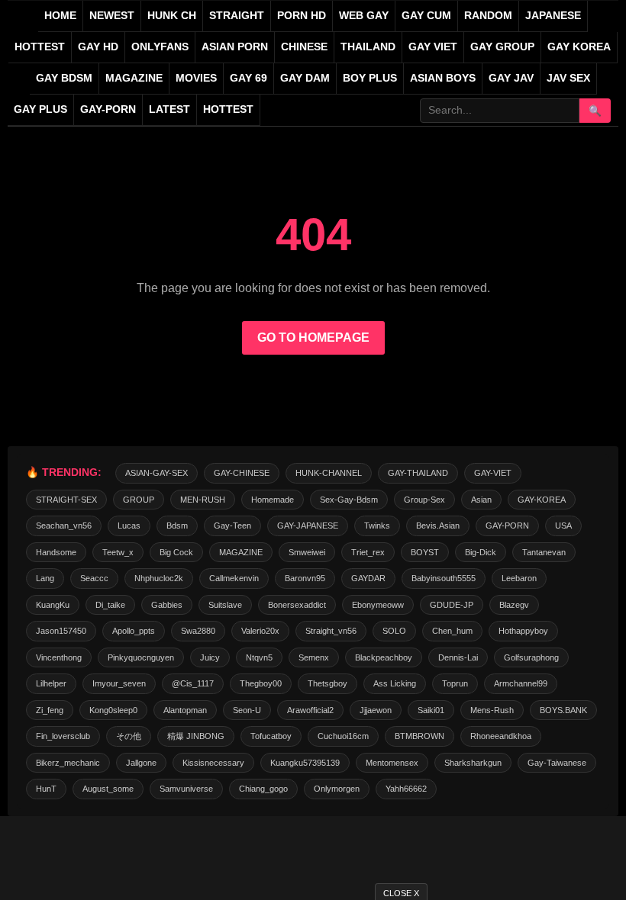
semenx (313, 657)
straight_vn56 (331, 630)
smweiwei (307, 552)
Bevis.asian (438, 525)
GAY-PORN (507, 525)
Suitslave (225, 604)
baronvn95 (305, 578)
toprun (455, 683)
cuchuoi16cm (343, 736)
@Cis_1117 (193, 683)
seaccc (94, 578)
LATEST (169, 109)
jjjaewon (376, 710)
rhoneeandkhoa (500, 736)
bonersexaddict (297, 604)
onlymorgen (337, 788)
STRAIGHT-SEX (66, 499)
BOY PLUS (370, 78)
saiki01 (431, 710)
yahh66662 (406, 788)
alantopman (185, 710)
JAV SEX (568, 78)
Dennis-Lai (458, 657)
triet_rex (368, 552)
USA (563, 525)
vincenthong (59, 657)
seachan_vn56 (64, 525)
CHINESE (304, 47)
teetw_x (118, 552)
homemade (272, 499)
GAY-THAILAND (418, 472)
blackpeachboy (383, 657)
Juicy (210, 657)
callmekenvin (234, 578)
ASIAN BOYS (443, 78)
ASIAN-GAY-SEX (156, 472)
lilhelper (51, 683)
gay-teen (232, 525)
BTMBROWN (419, 736)
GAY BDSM (64, 78)
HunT (46, 788)
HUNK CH (171, 15)
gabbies (166, 604)
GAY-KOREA (542, 499)
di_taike (110, 604)
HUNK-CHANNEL (328, 472)
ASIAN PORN (235, 47)
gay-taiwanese (557, 762)
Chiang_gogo (263, 788)
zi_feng (49, 710)
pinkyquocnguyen (141, 657)
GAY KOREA (579, 47)
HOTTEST (40, 47)
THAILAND (367, 47)
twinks (377, 525)
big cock (176, 552)
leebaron (519, 578)
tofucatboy (271, 736)
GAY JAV (511, 78)
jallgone (141, 762)
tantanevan (544, 552)
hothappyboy (523, 630)
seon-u (247, 710)
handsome (56, 552)
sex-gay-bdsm (349, 499)
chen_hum (452, 630)
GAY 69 (248, 78)
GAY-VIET (492, 472)
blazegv (514, 604)
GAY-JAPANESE (307, 525)
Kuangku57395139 (305, 762)
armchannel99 (520, 683)
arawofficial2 (310, 710)
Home (60, 15)
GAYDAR (368, 578)
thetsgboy (327, 683)
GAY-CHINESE (241, 472)
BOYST (425, 552)
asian (481, 499)
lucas (129, 525)
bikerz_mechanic (68, 762)
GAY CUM (426, 15)
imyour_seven (119, 683)
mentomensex (392, 762)
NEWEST (111, 15)
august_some (108, 788)
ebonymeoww (378, 604)
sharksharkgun (473, 762)
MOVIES (196, 78)
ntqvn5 (259, 657)
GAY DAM (305, 78)
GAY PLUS (40, 109)
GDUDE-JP (451, 604)
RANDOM (488, 15)
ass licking (394, 683)
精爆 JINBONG (195, 736)
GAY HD (98, 47)
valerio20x (260, 630)
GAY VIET (432, 47)
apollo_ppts (133, 630)
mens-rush (492, 710)
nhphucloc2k (158, 578)
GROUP (138, 499)
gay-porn (108, 109)
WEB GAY (364, 15)
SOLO (394, 630)
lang (45, 578)
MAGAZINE (134, 78)
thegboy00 (261, 683)
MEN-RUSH (202, 499)
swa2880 (198, 630)
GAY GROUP (502, 47)
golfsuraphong (531, 657)
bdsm (177, 525)
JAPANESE (553, 15)
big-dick (480, 552)
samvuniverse (186, 788)
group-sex (424, 499)
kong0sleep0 (113, 710)
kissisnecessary (213, 762)
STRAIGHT (236, 15)
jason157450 (61, 630)
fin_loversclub (63, 736)
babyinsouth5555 (443, 578)
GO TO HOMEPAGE (313, 337)
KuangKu (52, 604)
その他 (128, 736)
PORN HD (301, 15)
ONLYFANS (160, 47)
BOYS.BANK (563, 710)
